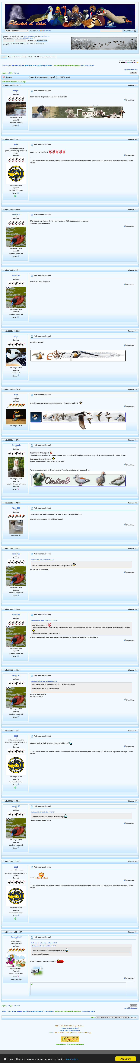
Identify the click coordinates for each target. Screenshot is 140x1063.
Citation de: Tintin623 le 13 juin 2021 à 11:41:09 (44, 681)
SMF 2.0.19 (59, 1026)
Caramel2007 (16, 937)
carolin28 (16, 215)
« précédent (128, 70)
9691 (16, 145)
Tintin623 (16, 508)
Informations (72, 1059)
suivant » (135, 70)
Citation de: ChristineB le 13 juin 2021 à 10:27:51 (44, 620)
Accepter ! (125, 1058)
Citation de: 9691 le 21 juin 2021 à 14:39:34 (42, 812)
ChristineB (16, 445)
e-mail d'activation (26, 38)
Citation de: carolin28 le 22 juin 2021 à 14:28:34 (44, 943)
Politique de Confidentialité (70, 1028)
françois (16, 91)
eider (16, 336)
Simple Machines (78, 1026)
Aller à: (93, 1017)
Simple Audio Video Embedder (69, 1030)
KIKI (16, 395)
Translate (47, 31)
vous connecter (29, 36)
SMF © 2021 (68, 1026)
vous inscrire (44, 36)
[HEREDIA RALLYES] (15, 196)
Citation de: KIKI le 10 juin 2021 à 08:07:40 (42, 560)
